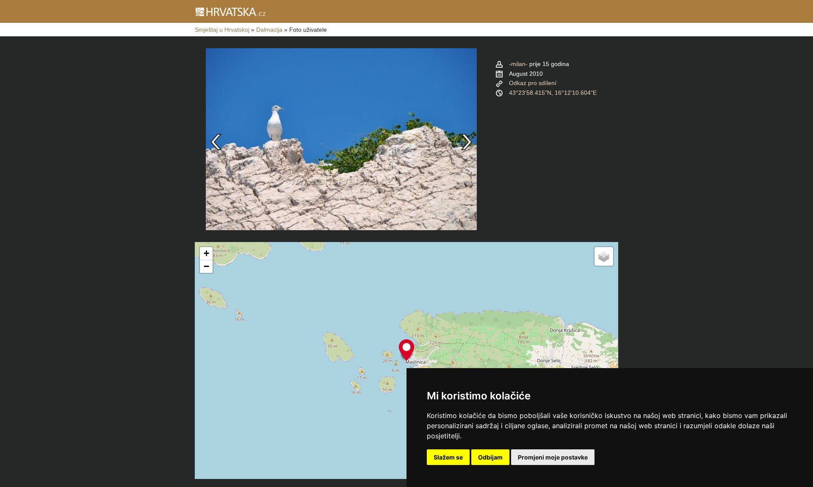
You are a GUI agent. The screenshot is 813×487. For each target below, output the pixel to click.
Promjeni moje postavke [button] (553, 457)
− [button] (206, 266)
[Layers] (604, 256)
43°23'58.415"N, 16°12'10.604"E (553, 92)
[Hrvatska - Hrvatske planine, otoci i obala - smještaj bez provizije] (230, 11)
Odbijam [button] (490, 457)
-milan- (518, 64)
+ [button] (206, 253)
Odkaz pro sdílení (532, 83)
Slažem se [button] (448, 457)
